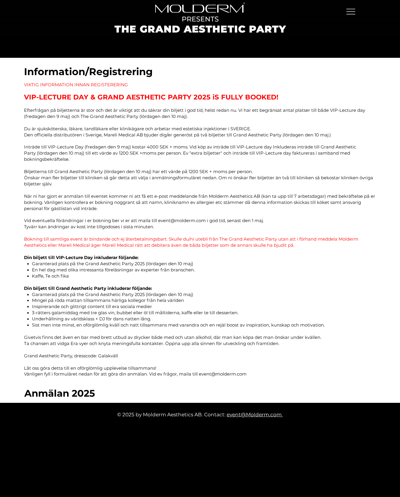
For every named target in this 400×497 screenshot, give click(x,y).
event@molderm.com (182, 220)
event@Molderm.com (255, 414)
